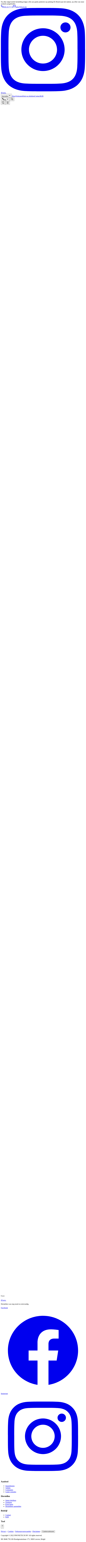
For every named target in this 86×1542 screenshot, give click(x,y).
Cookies (11, 1531)
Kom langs (9, 1504)
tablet (7, 431)
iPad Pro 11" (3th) (11, 593)
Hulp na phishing (28, 96)
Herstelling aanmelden (13, 1506)
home (7, 268)
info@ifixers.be (21, 7)
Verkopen (19, 96)
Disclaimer (36, 1531)
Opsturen (8, 1502)
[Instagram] (43, 91)
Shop (14, 96)
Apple (7, 512)
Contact (37, 96)
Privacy (3, 1531)
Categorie (4, 1200)
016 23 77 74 (8, 7)
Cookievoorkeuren (48, 1531)
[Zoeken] (12, 99)
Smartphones (10, 1486)
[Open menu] (7, 103)
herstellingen (9, 349)
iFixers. (3, 93)
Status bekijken (10, 1500)
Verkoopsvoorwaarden (23, 1531)
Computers (9, 1490)
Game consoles (10, 1492)
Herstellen (5, 96)
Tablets (7, 1488)
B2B (41, 96)
